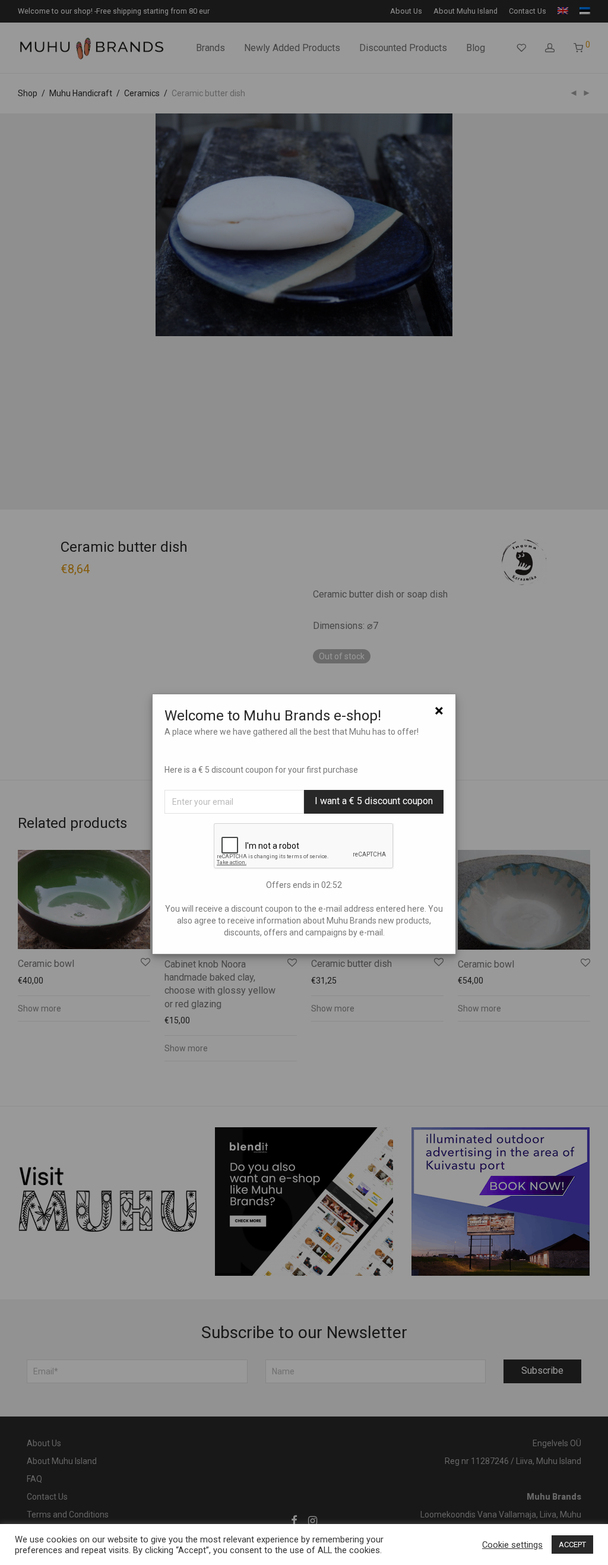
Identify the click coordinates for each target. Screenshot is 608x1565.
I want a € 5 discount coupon (374, 801)
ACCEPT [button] (572, 1544)
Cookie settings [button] (512, 1544)
